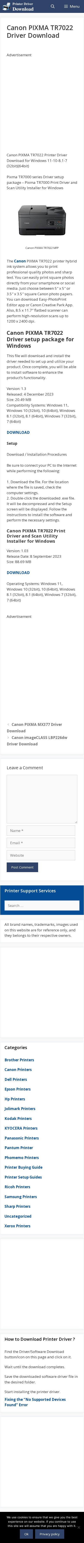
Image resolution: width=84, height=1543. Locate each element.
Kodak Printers (18, 1118)
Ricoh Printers (17, 1186)
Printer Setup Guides (23, 1177)
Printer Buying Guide (23, 1167)
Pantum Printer (19, 1147)
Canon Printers (18, 1069)
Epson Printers (18, 1089)
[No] (78, 1527)
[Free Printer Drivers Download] (19, 6)
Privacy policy (50, 1534)
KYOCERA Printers (21, 1128)
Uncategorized (18, 1216)
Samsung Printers (21, 1196)
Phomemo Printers (22, 1157)
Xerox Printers (17, 1225)
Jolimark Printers (20, 1108)
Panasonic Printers (22, 1138)
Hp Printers (15, 1099)
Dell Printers (16, 1079)
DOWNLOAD (18, 432)
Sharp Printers (17, 1206)
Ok (26, 1534)
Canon (20, 261)
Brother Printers (19, 1059)
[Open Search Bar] (52, 6)
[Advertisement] (42, 99)
